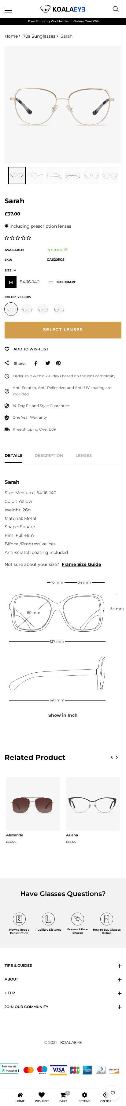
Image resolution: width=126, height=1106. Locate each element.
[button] (18, 238)
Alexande (14, 835)
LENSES (84, 455)
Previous (3, 176)
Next (123, 176)
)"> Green (26, 309)
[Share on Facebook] (37, 363)
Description (49, 455)
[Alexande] (33, 804)
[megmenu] (15, 9)
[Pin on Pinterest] (58, 363)
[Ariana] (93, 804)
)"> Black (58, 309)
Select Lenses (63, 329)
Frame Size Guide (81, 564)
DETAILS (13, 455)
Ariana (72, 835)
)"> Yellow (11, 309)
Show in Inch (63, 715)
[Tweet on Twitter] (47, 363)
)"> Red (42, 309)
